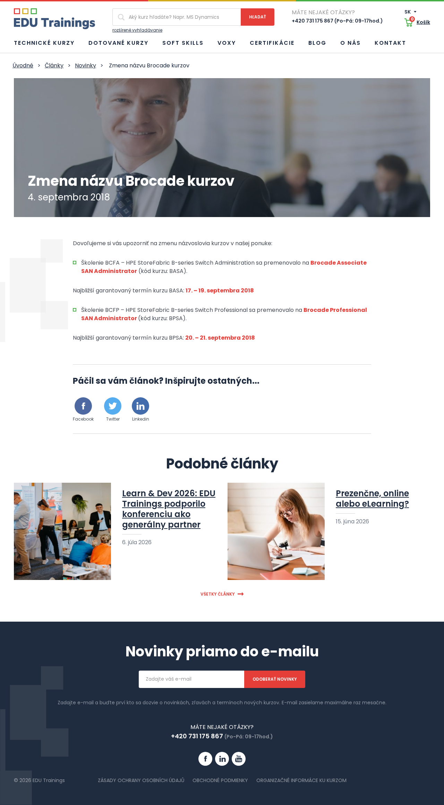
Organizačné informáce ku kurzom (301, 780)
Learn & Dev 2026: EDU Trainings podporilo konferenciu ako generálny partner (168, 509)
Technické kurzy (44, 43)
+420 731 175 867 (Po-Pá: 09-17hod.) (337, 20)
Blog (317, 43)
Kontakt (390, 43)
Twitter (113, 419)
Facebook (83, 419)
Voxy (226, 43)
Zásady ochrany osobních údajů (141, 780)
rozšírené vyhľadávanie (137, 30)
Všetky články (217, 594)
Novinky (85, 65)
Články (54, 65)
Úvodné (22, 65)
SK (408, 11)
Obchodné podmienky (220, 780)
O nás (350, 43)
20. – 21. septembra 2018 (220, 338)
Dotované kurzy (118, 43)
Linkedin (140, 419)
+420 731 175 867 (197, 736)
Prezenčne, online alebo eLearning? (372, 498)
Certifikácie (272, 43)
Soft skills (183, 43)
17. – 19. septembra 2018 (220, 290)
